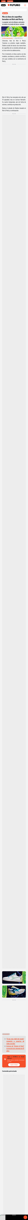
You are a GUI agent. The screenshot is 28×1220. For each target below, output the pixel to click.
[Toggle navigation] (25, 5)
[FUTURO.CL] (13, 5)
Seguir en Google (14, 1064)
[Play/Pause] (25, 1217)
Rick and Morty (6, 1034)
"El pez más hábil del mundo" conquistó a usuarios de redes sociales (15, 1041)
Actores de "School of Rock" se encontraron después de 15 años (15, 1048)
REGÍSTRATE (10, 1)
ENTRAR (3, 1)
